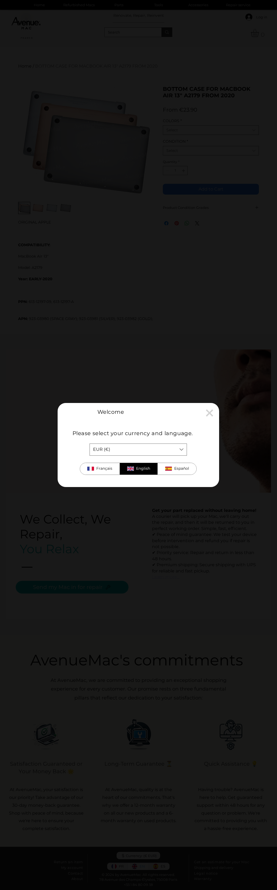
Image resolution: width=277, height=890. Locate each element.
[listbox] (138, 450)
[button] (209, 413)
